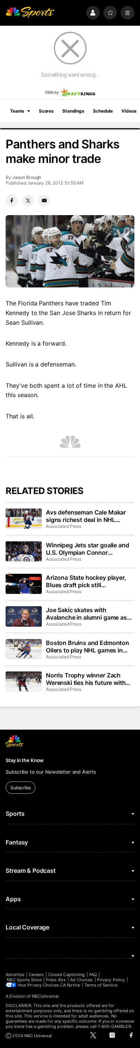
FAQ (93, 974)
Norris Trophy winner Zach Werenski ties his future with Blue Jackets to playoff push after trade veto (86, 678)
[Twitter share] (28, 201)
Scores (46, 111)
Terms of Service (100, 985)
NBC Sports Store (24, 979)
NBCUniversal (45, 996)
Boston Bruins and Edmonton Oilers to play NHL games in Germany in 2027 (87, 646)
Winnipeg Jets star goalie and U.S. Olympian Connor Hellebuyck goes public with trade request (87, 548)
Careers (36, 974)
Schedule (103, 111)
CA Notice (70, 985)
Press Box (56, 979)
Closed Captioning (66, 974)
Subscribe (20, 787)
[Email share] (44, 201)
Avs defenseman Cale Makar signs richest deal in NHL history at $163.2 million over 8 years (89, 516)
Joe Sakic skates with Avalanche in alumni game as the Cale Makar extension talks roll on (89, 613)
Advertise (15, 974)
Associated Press (63, 526)
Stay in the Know (25, 760)
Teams (17, 111)
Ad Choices (81, 979)
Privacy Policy (111, 979)
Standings (73, 111)
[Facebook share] (12, 201)
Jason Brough (26, 177)
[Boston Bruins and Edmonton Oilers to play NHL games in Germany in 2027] (23, 649)
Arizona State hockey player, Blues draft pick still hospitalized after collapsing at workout (89, 581)
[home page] (30, 13)
